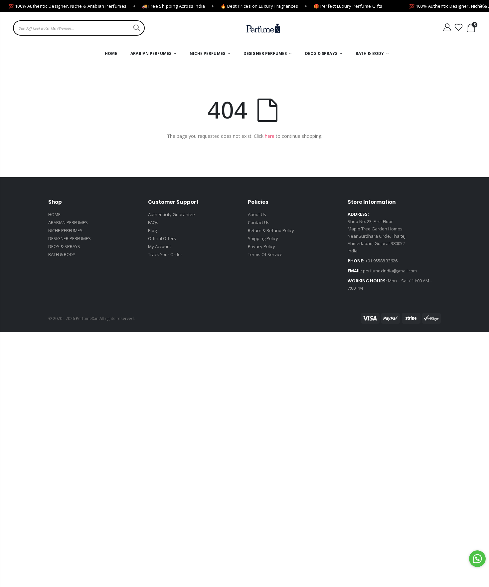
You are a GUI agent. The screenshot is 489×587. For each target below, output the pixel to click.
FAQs (153, 222)
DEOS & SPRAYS (64, 246)
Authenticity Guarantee (171, 214)
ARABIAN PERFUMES (68, 222)
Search (135, 28)
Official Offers (162, 238)
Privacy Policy (261, 246)
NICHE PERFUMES (65, 230)
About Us (257, 214)
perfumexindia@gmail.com (390, 271)
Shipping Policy (263, 238)
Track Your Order (165, 254)
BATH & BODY (61, 254)
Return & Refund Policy (271, 230)
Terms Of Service (265, 254)
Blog (152, 230)
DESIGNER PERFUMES (69, 238)
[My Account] (447, 27)
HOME (54, 214)
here (269, 136)
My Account (159, 246)
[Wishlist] (458, 27)
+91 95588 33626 (381, 261)
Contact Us (258, 222)
